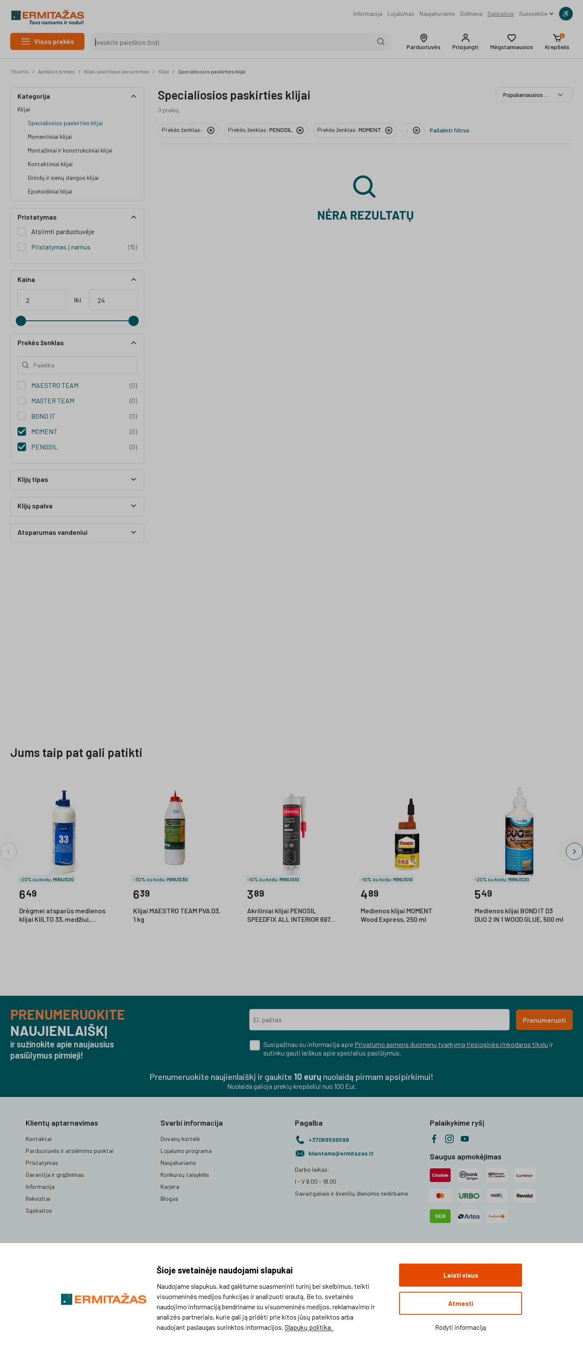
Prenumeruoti (544, 1020)
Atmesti (460, 1303)
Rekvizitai (38, 1198)
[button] (423, 42)
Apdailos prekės (56, 71)
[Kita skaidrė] (574, 851)
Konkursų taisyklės (184, 1174)
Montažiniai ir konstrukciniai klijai (70, 150)
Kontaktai (39, 1138)
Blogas (169, 1198)
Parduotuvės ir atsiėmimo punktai (70, 1150)
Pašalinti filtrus (449, 130)
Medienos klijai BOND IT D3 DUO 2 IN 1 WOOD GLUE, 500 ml (519, 914)
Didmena (471, 13)
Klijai (163, 71)
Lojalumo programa (186, 1150)
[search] (381, 42)
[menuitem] (367, 13)
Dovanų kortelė (180, 1138)
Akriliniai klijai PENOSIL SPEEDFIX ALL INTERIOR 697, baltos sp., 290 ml (289, 915)
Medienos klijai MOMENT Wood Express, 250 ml (396, 914)
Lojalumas (401, 13)
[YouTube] (465, 1139)
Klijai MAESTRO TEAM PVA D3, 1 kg (176, 914)
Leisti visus (460, 1275)
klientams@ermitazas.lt (341, 1153)
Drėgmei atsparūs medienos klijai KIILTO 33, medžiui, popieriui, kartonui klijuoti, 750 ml (62, 915)
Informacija (367, 13)
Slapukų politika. (309, 1327)
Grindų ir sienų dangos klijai (63, 177)
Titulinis (19, 71)
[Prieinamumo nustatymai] (566, 14)
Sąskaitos (500, 13)
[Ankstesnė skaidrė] (8, 851)
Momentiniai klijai (50, 136)
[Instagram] (449, 1139)
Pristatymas (42, 1162)
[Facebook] (434, 1139)
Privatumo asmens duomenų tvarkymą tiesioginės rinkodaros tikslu (451, 1044)
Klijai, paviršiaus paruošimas (116, 71)
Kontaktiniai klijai (50, 163)
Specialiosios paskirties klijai (211, 71)
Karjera (169, 1186)
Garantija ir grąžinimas (55, 1174)
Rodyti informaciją (460, 1327)
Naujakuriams (437, 13)
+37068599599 (329, 1139)
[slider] (21, 321)
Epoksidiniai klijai (50, 191)
